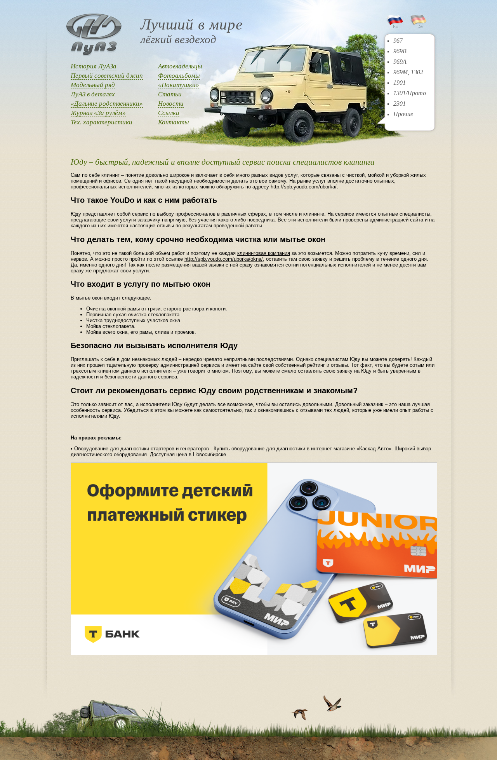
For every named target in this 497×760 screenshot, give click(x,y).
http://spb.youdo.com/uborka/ (304, 187)
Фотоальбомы (179, 75)
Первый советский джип (107, 75)
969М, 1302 (408, 72)
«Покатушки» (178, 85)
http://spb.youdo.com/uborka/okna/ (223, 259)
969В (400, 51)
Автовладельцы (180, 66)
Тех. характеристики (101, 122)
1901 (399, 82)
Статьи (170, 94)
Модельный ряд (93, 85)
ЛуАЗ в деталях (93, 94)
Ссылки (168, 113)
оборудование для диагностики (268, 448)
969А (400, 61)
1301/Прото (409, 93)
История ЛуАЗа (93, 66)
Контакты (173, 122)
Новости (171, 103)
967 (398, 40)
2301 (399, 103)
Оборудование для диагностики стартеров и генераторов (141, 448)
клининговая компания (263, 253)
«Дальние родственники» (107, 103)
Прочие (403, 114)
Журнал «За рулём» (98, 113)
